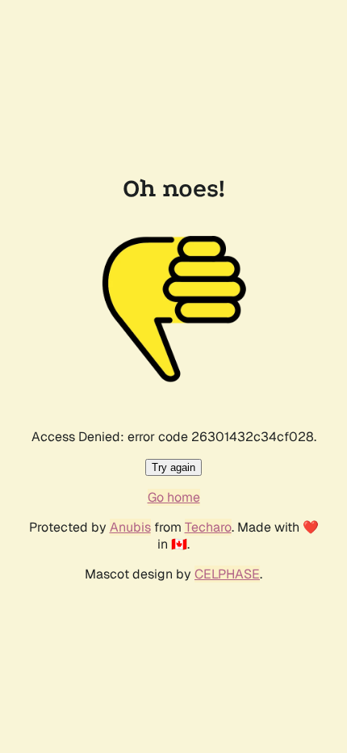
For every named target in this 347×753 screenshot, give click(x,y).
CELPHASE (227, 574)
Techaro (208, 527)
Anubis (130, 527)
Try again (173, 467)
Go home (174, 497)
